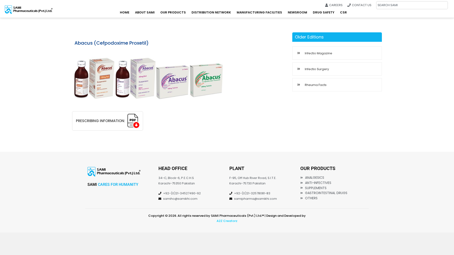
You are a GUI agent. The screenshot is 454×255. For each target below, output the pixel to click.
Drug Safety (323, 12)
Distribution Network (211, 12)
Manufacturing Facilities (259, 12)
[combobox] (412, 5)
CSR (343, 12)
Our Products (173, 12)
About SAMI (145, 12)
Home (124, 12)
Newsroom (297, 12)
